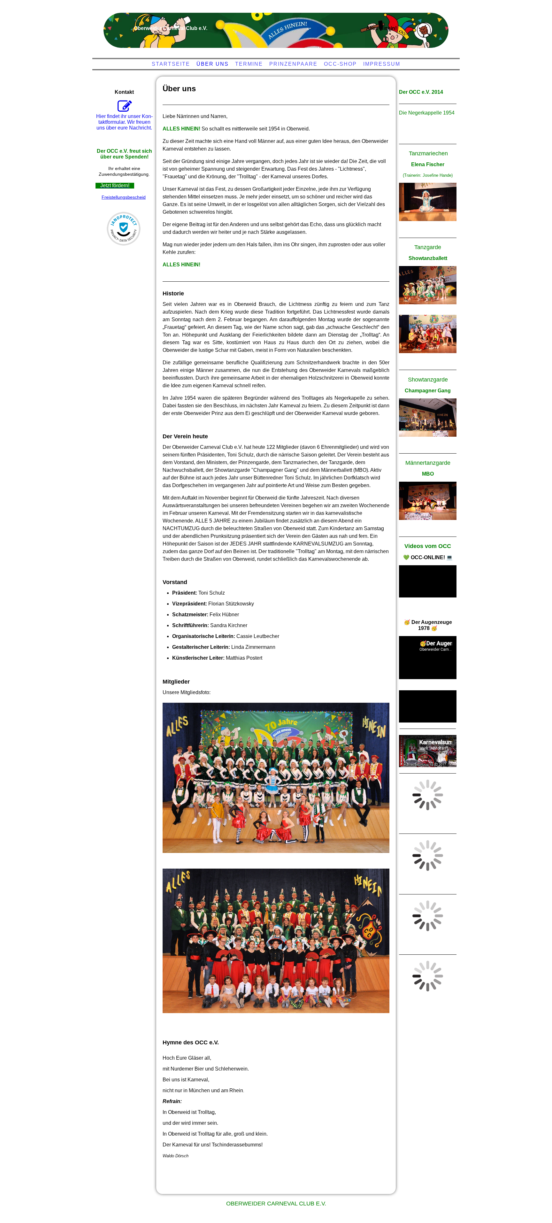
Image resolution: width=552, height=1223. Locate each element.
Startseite (171, 64)
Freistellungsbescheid (124, 197)
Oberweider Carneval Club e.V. (276, 1203)
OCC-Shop (340, 64)
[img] (274, 27)
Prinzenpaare (293, 64)
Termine (249, 64)
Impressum (381, 64)
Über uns (212, 64)
